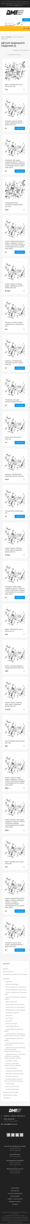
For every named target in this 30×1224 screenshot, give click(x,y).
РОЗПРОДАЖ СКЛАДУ (10, 1095)
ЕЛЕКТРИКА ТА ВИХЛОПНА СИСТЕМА (15, 974)
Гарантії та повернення (22, 1)
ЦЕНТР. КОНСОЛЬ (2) (12, 1089)
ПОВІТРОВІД (10, 1084)
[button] (25, 28)
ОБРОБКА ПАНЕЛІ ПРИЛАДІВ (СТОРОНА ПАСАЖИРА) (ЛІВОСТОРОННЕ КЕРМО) (14, 1056)
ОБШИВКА (9, 37)
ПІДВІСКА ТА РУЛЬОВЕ (10, 1092)
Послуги (15, 1204)
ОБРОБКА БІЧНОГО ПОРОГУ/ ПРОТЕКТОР (14, 1044)
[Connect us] (8, 1134)
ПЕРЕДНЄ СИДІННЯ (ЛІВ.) (14, 1071)
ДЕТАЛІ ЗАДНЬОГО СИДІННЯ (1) (16, 987)
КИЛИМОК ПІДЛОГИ (12, 1013)
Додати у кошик (24, 90)
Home (2, 37)
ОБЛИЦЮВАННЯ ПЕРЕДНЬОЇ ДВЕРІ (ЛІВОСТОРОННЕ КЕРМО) (14, 1035)
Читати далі (19, 128)
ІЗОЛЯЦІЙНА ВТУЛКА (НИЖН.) (15, 1007)
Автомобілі (15, 1188)
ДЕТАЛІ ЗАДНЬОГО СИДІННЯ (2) (16, 990)
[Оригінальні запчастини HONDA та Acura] (15, 14)
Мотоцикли (15, 1190)
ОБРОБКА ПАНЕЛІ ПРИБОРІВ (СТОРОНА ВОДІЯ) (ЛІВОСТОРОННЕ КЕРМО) (14, 1049)
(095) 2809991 (9, 25)
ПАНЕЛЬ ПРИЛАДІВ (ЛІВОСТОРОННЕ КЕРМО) (12, 1064)
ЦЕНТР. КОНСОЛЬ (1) (12, 1086)
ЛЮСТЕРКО (9, 1018)
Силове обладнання (15, 1193)
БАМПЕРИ (9, 981)
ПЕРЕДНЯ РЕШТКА (12, 1076)
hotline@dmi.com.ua (18, 5)
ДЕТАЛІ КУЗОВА (8, 971)
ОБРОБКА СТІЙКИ (11, 1061)
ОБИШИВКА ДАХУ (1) (12, 1026)
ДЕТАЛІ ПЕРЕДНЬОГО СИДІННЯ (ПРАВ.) (15, 998)
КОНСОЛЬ (9, 1015)
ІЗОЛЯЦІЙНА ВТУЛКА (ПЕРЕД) (15, 1010)
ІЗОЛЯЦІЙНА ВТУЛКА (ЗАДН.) (15, 1004)
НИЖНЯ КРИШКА (11, 1023)
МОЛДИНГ (9, 1021)
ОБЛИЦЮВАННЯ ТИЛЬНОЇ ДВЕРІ (13, 1039)
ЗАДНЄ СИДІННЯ (11, 1002)
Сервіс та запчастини (15, 1199)
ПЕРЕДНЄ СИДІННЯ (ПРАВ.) (15, 1073)
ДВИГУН (5, 969)
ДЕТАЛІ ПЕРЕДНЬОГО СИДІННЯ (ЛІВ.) (15, 993)
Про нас (4, 1)
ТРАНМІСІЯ (6, 1098)
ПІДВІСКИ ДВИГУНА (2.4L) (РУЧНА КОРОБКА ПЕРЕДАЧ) (13, 1080)
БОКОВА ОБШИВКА (12, 984)
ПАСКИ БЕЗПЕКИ (11, 1068)
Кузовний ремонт (15, 1201)
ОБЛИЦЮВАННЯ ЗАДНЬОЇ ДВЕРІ (13, 1030)
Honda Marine (15, 1196)
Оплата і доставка (11, 1)
